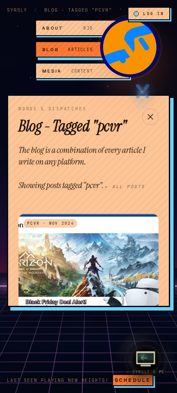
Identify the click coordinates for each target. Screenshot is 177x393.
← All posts (125, 186)
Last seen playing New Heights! (58, 380)
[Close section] (150, 117)
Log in (153, 13)
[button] (130, 47)
